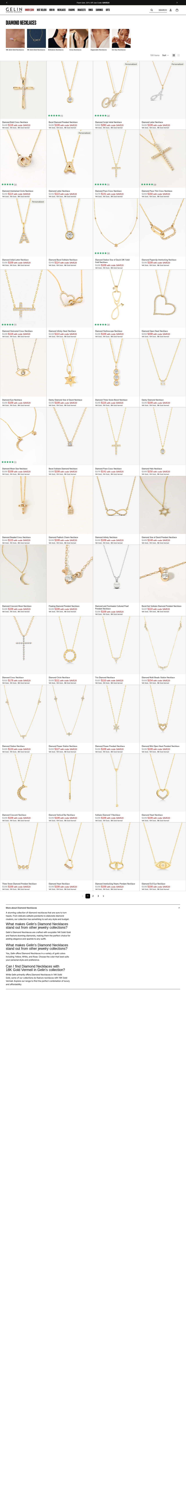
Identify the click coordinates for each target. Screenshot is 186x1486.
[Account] (170, 10)
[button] (165, 55)
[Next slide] (170, 40)
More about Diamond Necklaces (21, 908)
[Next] (103, 896)
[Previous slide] (3, 90)
